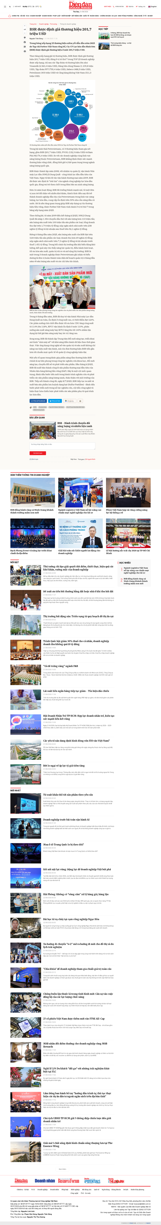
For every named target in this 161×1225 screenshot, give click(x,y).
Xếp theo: (74, 459)
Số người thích (90, 459)
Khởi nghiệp (66, 16)
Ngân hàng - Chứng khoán (100, 16)
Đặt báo (131, 6)
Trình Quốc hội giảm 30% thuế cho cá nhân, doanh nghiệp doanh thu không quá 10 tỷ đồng (76, 643)
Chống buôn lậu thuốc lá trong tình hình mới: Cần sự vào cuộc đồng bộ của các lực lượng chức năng (78, 995)
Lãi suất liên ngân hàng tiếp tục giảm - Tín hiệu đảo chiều (76, 691)
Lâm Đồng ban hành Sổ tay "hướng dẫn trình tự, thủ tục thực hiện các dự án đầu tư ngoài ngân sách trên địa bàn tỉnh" (77, 1095)
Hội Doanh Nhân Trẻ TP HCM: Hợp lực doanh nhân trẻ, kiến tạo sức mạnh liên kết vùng (78, 717)
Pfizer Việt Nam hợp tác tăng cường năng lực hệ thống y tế (126, 511)
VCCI (27, 16)
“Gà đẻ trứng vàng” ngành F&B (60, 666)
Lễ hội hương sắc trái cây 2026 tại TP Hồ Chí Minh (128, 552)
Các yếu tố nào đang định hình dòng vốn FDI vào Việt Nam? (76, 740)
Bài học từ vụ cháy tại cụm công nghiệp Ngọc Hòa (71, 919)
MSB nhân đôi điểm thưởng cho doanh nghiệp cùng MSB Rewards (75, 1045)
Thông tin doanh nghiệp (68, 24)
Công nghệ (138, 16)
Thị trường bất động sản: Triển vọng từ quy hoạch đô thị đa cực (78, 616)
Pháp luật (57, 16)
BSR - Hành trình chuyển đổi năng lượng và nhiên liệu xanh (75, 425)
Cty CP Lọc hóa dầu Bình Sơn (75, 407)
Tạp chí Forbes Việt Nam (56, 407)
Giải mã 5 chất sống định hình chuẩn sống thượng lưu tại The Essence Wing (77, 1145)
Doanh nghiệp (35, 16)
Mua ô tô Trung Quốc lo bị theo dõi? (63, 844)
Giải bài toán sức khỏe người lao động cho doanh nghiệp (79, 552)
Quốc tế (86, 16)
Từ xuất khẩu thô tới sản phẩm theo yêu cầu (68, 794)
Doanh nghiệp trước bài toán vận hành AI (66, 819)
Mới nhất (18, 6)
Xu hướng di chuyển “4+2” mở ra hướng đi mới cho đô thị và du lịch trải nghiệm (78, 945)
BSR (35, 407)
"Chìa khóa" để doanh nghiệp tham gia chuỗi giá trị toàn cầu (77, 969)
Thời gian (81, 459)
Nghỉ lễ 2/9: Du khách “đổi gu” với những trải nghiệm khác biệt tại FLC (76, 1070)
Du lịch (114, 16)
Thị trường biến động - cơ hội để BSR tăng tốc (121, 44)
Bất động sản (77, 16)
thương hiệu (42, 407)
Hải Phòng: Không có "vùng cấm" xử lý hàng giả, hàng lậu (75, 894)
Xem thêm (62, 1169)
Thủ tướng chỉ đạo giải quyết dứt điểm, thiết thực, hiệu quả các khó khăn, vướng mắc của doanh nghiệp (78, 568)
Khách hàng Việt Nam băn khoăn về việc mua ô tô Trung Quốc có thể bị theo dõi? (70, 851)
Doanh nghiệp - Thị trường (48, 24)
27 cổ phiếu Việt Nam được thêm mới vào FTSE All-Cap (74, 1018)
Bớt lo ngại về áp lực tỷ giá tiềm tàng (64, 765)
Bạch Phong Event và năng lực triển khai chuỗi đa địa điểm (31, 552)
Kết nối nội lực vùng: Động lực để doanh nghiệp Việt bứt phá (77, 869)
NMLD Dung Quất (39, 410)
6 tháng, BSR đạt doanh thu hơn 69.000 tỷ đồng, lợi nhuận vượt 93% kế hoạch (121, 35)
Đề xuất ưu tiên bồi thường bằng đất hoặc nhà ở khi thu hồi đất (78, 591)
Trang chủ (33, 24)
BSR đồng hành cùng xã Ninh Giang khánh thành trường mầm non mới (32, 511)
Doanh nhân (47, 16)
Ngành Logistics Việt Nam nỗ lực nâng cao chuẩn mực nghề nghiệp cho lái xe (79, 511)
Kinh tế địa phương (125, 16)
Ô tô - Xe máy (148, 16)
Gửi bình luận (37, 453)
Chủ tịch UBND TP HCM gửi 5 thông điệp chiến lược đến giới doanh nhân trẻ (77, 1120)
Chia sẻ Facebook (39, 401)
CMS (132, 1223)
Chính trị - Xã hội (18, 16)
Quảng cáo (141, 6)
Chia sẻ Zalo (56, 401)
